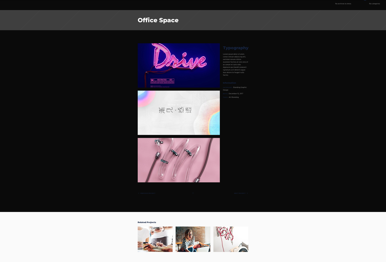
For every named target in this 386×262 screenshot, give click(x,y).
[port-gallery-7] (179, 160)
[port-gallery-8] (179, 113)
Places (193, 237)
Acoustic (231, 237)
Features (160, 241)
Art (230, 97)
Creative (236, 241)
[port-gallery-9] (179, 65)
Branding (236, 87)
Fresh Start (155, 237)
